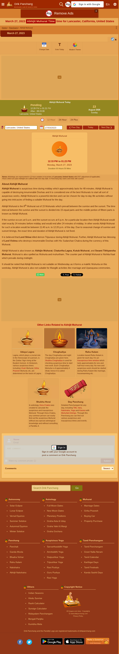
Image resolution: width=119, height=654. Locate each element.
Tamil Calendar (91, 557)
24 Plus (74, 119)
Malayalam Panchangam (40, 613)
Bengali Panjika (35, 619)
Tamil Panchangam (93, 546)
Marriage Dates (91, 505)
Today (90, 127)
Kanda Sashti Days (93, 572)
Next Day (106, 127)
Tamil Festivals (91, 567)
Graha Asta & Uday (56, 521)
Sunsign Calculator (37, 608)
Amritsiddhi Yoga (55, 552)
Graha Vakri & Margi (57, 526)
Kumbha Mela (35, 624)
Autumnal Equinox (19, 526)
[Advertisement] (59, 77)
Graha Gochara (54, 531)
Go (77, 488)
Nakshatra (15, 567)
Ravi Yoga (52, 578)
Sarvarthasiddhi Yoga (57, 546)
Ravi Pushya (53, 567)
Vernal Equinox (17, 516)
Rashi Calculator (36, 603)
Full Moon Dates (55, 505)
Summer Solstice (18, 521)
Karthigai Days (91, 562)
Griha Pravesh (91, 510)
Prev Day (74, 127)
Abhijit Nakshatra (18, 572)
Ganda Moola (16, 552)
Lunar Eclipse (16, 510)
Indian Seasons (36, 593)
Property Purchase (93, 521)
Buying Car (89, 516)
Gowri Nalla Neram (93, 552)
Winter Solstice (17, 531)
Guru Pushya (53, 572)
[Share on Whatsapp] (40, 274)
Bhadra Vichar (17, 557)
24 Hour (63, 119)
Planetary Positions (56, 516)
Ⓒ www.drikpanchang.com (78, 613)
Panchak (14, 546)
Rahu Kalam (16, 562)
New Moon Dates (55, 510)
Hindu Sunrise (35, 598)
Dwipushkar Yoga (55, 557)
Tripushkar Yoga (55, 562)
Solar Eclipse (16, 505)
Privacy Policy (78, 616)
